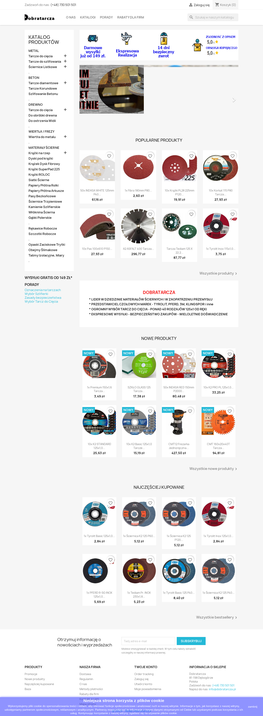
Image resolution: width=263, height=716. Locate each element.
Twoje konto (145, 667)
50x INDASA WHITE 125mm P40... (97, 192)
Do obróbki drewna (42, 115)
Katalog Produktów (43, 39)
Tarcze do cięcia (40, 56)
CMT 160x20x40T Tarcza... (218, 446)
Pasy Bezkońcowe (42, 196)
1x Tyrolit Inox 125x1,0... (218, 536)
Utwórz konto (143, 684)
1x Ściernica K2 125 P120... (179, 538)
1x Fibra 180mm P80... (138, 190)
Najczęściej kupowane (39, 684)
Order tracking (144, 674)
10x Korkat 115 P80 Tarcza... (221, 192)
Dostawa (85, 674)
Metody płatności (91, 689)
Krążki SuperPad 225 (44, 169)
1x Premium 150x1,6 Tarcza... (99, 389)
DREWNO (35, 105)
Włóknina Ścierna (41, 212)
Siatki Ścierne (38, 180)
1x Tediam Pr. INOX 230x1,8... (139, 594)
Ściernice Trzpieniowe (45, 202)
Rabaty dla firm (130, 17)
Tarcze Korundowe (42, 89)
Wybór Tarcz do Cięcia (41, 301)
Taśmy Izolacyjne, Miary (46, 255)
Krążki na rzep (39, 153)
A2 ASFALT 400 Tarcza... (138, 249)
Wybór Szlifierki (36, 294)
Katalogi (87, 17)
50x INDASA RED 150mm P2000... (178, 389)
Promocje (31, 674)
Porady (106, 17)
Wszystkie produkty (218, 273)
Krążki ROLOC (39, 175)
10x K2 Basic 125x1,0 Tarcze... (139, 446)
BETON (33, 78)
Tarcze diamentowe (43, 83)
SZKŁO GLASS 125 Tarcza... (139, 389)
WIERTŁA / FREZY (41, 132)
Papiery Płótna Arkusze (46, 191)
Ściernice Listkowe (42, 67)
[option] (159, 97)
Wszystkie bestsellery (217, 617)
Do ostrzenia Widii (42, 121)
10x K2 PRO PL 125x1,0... (219, 387)
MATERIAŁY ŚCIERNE (43, 148)
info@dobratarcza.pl (222, 689)
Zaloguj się (141, 679)
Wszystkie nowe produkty (213, 469)
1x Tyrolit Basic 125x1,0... (99, 536)
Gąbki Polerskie (40, 218)
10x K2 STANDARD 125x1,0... (99, 446)
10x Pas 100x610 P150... (97, 249)
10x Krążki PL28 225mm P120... (179, 192)
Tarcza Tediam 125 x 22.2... (180, 250)
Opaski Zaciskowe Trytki (46, 245)
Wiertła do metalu (42, 137)
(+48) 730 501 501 (63, 5)
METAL (33, 51)
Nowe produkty (35, 679)
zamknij (252, 706)
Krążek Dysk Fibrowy (44, 164)
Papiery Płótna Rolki (43, 185)
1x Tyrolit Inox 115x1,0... (220, 249)
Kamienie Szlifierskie (44, 207)
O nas (71, 17)
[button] (91, 97)
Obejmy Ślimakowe (42, 250)
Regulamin (86, 679)
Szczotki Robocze (42, 234)
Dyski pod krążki (40, 159)
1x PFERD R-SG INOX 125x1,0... (99, 594)
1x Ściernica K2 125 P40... (219, 592)
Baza (28, 689)
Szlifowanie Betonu (43, 94)
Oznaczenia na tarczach (43, 290)
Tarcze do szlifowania (44, 62)
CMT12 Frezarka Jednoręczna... (178, 446)
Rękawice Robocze (42, 228)
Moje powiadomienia (147, 689)
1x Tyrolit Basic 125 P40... (179, 592)
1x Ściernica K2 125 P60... (139, 536)
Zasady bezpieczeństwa (43, 298)
